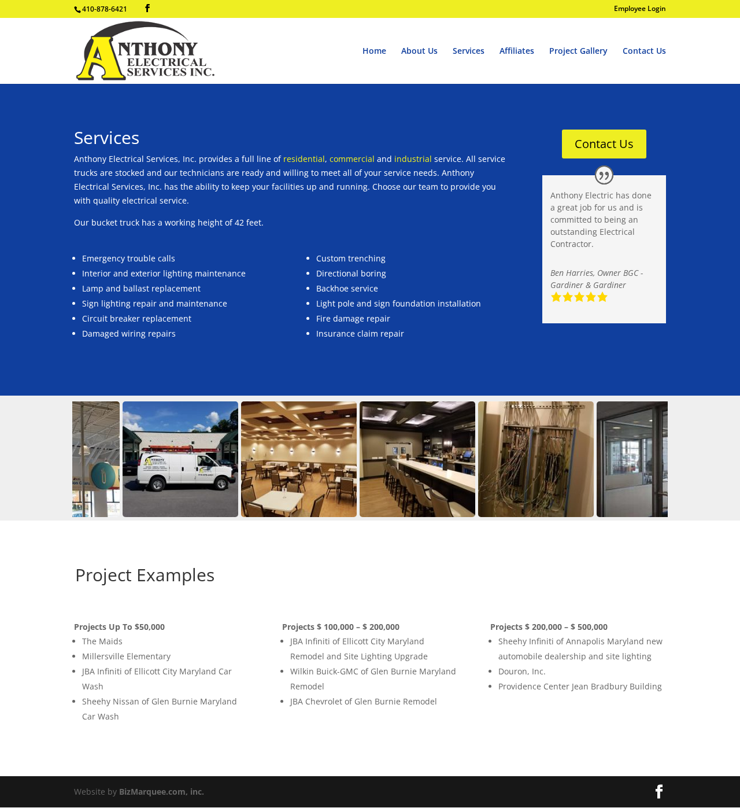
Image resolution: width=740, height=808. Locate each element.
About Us (419, 51)
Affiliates (517, 51)
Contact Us (644, 51)
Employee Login (640, 9)
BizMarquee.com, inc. (161, 791)
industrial (414, 158)
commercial (353, 158)
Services (468, 51)
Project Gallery (578, 51)
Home (374, 51)
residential (304, 158)
